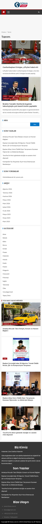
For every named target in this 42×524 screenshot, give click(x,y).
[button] (8, 12)
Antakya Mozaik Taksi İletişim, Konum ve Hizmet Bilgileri (20, 472)
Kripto (5, 267)
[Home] (4, 12)
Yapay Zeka (6, 295)
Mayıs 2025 (7, 214)
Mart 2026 (6, 203)
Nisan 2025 (6, 218)
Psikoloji (6, 61)
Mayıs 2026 (7, 200)
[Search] (39, 12)
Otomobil (6, 274)
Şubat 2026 (6, 207)
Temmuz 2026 (7, 193)
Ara (6, 120)
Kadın (29, 59)
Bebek (5, 238)
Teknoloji (15, 61)
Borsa (5, 245)
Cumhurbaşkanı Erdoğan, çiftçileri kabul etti (20, 67)
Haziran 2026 (7, 196)
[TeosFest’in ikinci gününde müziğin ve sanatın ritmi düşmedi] (21, 418)
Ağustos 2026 (7, 189)
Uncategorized (8, 292)
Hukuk (24, 59)
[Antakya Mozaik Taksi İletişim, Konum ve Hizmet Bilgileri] (21, 314)
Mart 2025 (6, 221)
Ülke (4, 288)
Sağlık (5, 281)
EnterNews (27, 522)
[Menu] (8, 12)
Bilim (5, 59)
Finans (17, 59)
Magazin (6, 270)
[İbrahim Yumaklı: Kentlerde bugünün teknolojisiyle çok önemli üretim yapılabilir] (21, 89)
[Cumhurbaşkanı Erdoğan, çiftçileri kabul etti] (21, 52)
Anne (4, 234)
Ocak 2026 (6, 211)
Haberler (6, 256)
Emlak (11, 59)
